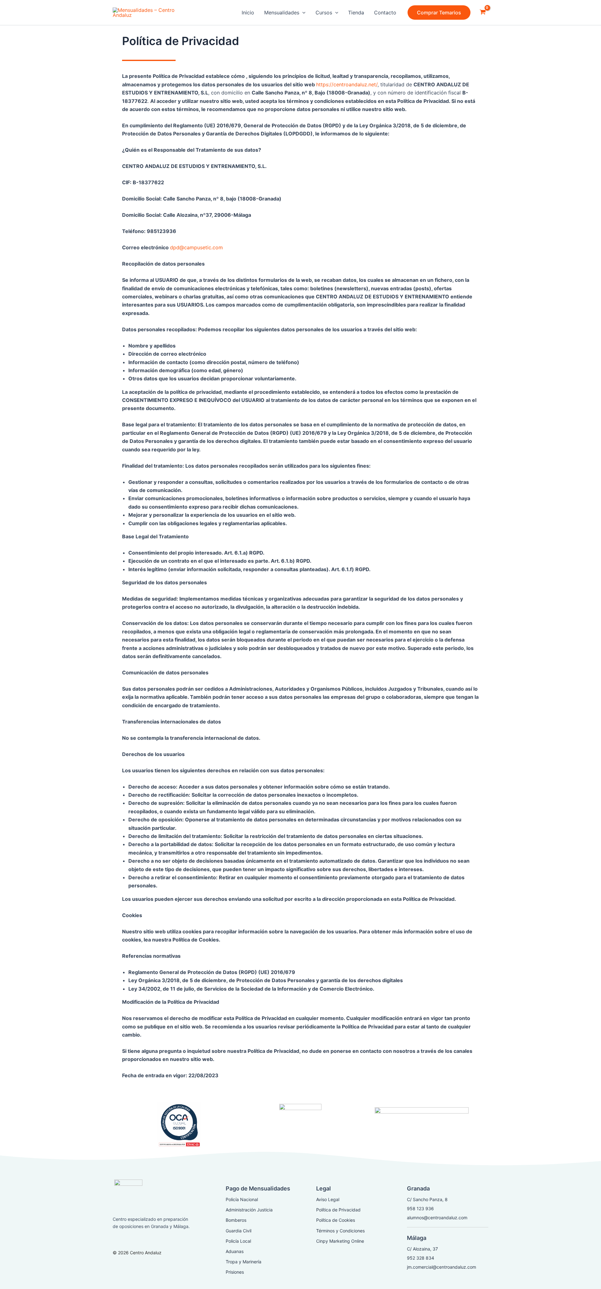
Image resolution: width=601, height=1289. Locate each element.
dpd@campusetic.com (196, 247)
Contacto (385, 12)
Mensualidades (281, 12)
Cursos (324, 12)
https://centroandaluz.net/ (347, 84)
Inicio (248, 12)
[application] (302, 12)
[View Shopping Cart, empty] (482, 12)
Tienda (356, 12)
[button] (439, 12)
